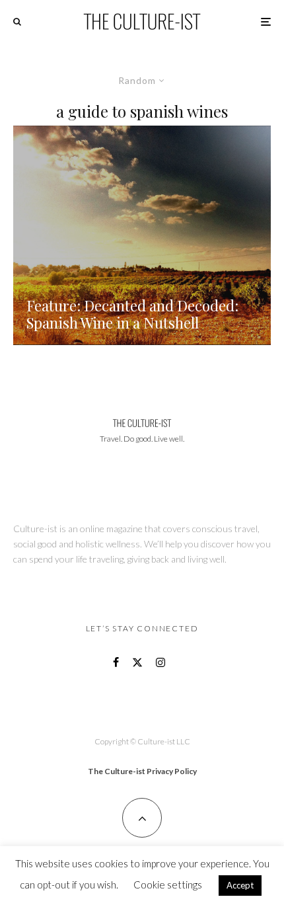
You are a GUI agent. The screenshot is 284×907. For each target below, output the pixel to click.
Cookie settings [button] (167, 884)
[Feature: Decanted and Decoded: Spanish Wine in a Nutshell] (142, 235)
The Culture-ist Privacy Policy (142, 771)
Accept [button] (240, 885)
